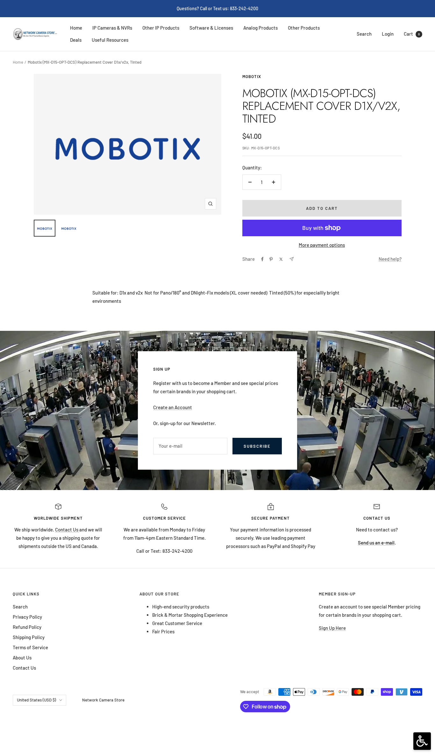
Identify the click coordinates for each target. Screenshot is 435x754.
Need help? (390, 259)
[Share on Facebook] (262, 259)
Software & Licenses (211, 28)
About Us (22, 657)
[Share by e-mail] (291, 259)
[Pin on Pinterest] (271, 259)
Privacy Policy (27, 617)
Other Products (304, 28)
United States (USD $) (36, 699)
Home (76, 28)
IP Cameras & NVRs (112, 28)
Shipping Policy (29, 637)
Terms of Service (30, 647)
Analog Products (260, 28)
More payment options (322, 245)
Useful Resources (110, 40)
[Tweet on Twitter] (281, 259)
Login (388, 34)
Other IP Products (160, 28)
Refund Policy (27, 627)
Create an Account (172, 407)
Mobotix (251, 76)
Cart (412, 34)
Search (364, 34)
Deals (76, 40)
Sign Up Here (332, 628)
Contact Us (67, 529)
